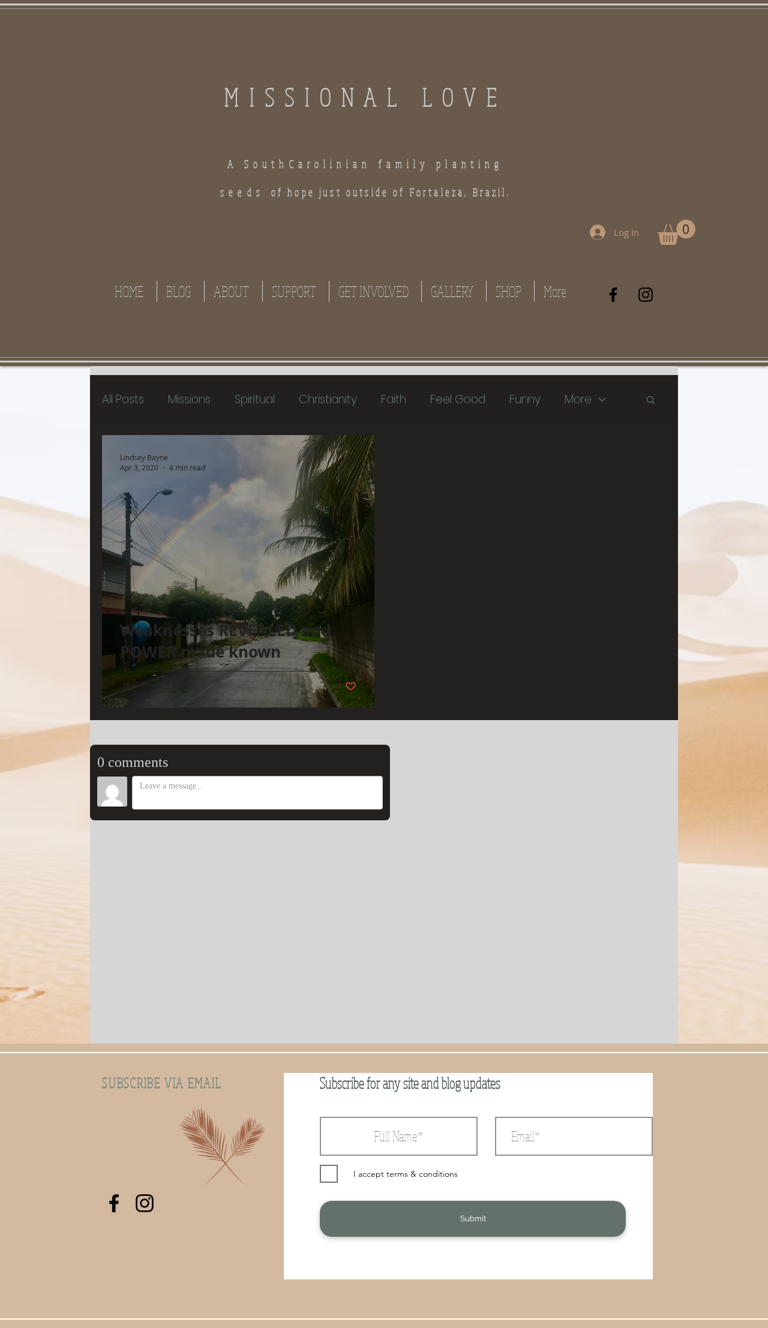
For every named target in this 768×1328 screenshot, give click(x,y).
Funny (525, 399)
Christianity (328, 399)
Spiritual (255, 399)
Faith (393, 399)
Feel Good (457, 399)
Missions (189, 399)
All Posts (123, 399)
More (578, 399)
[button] (676, 232)
